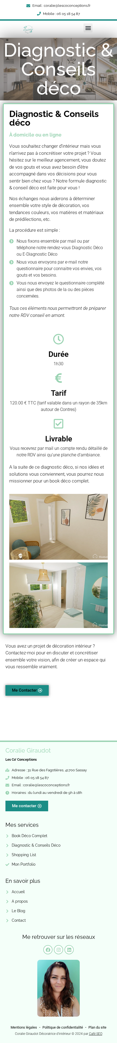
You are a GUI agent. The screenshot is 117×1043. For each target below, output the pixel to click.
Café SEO (95, 1034)
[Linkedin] (69, 949)
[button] (88, 27)
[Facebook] (48, 949)
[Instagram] (58, 949)
